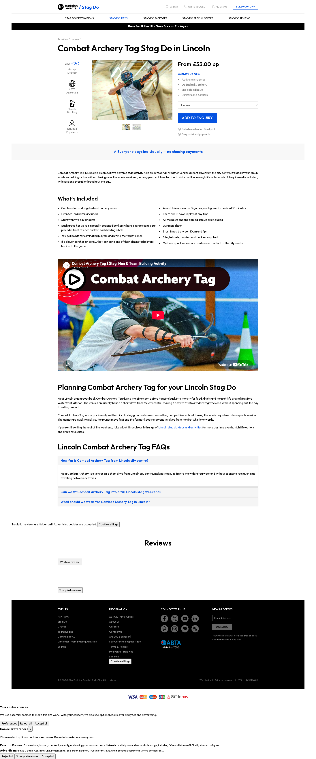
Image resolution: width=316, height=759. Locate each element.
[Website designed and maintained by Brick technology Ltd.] (252, 680)
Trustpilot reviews (70, 590)
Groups (62, 626)
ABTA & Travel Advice (121, 616)
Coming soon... (66, 636)
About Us (114, 621)
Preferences (9, 723)
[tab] (158, 460)
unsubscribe (223, 639)
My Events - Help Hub (121, 651)
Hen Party (63, 616)
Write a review (69, 562)
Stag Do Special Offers (197, 18)
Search (62, 646)
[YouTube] (185, 618)
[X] (175, 618)
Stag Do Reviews (239, 18)
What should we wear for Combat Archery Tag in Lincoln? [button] (105, 502)
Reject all (26, 723)
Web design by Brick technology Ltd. (218, 680)
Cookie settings (108, 524)
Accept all (41, 723)
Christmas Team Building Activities (77, 641)
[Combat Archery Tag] (126, 127)
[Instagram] (175, 628)
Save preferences (27, 756)
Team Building (65, 631)
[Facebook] (164, 618)
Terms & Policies (118, 646)
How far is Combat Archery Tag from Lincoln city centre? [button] (104, 460)
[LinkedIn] (195, 618)
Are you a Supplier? (120, 636)
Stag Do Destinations (79, 18)
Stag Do (90, 7)
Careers (114, 626)
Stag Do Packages (155, 18)
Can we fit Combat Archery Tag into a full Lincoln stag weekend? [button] (111, 492)
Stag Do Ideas (118, 18)
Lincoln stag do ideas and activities (180, 427)
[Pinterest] (164, 628)
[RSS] (195, 628)
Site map (114, 656)
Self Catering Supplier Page (125, 641)
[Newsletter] (185, 628)
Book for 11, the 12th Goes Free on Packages (158, 26)
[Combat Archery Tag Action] (136, 127)
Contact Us (115, 631)
